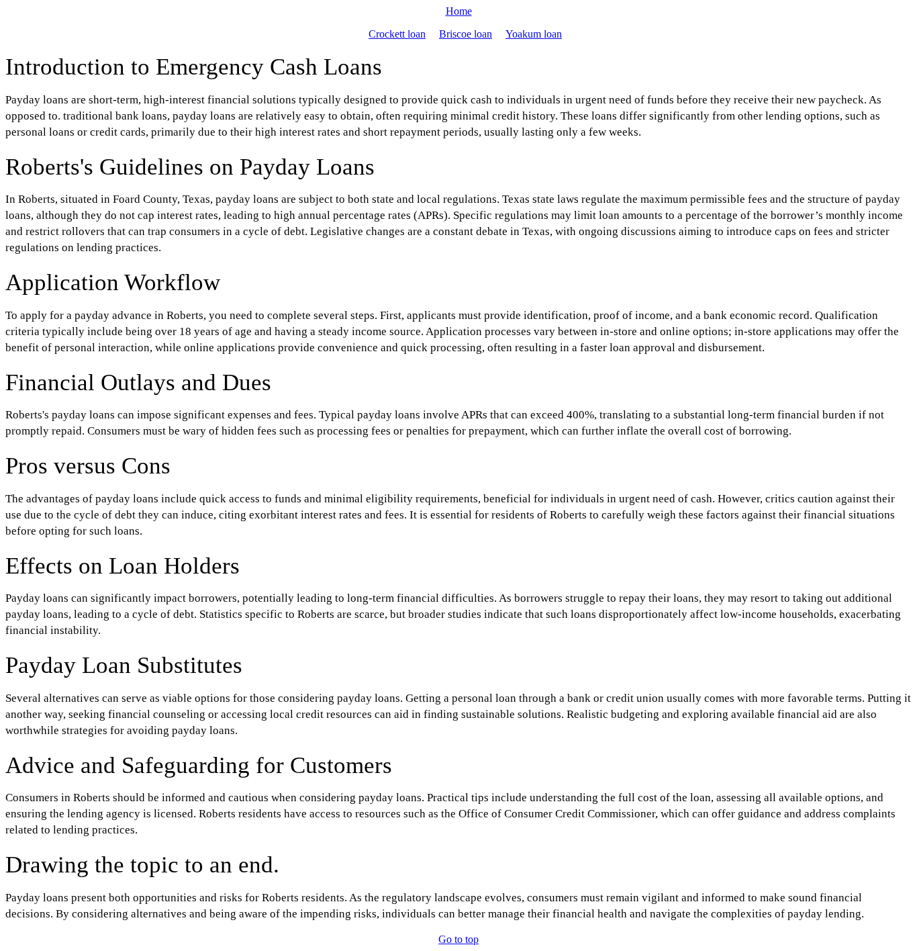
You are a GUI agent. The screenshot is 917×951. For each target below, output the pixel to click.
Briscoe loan (465, 34)
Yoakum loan (533, 34)
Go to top (458, 939)
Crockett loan (397, 34)
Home (459, 11)
